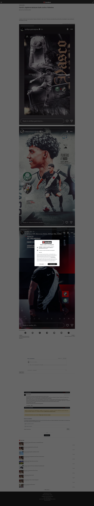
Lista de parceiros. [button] (53, 257)
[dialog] (47, 253)
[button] (47, 252)
